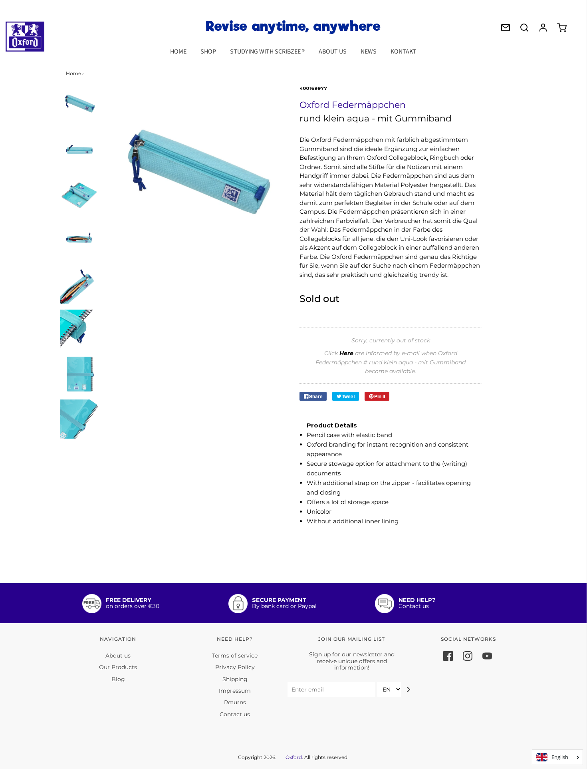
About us (333, 51)
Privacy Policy (235, 667)
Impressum (235, 690)
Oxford (294, 757)
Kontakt (403, 51)
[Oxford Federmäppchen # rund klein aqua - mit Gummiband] (79, 104)
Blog (118, 679)
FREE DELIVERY (128, 600)
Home (178, 51)
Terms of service (235, 655)
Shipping (235, 679)
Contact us (235, 714)
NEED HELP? (417, 600)
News (369, 51)
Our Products (118, 667)
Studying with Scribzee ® (267, 51)
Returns (235, 702)
